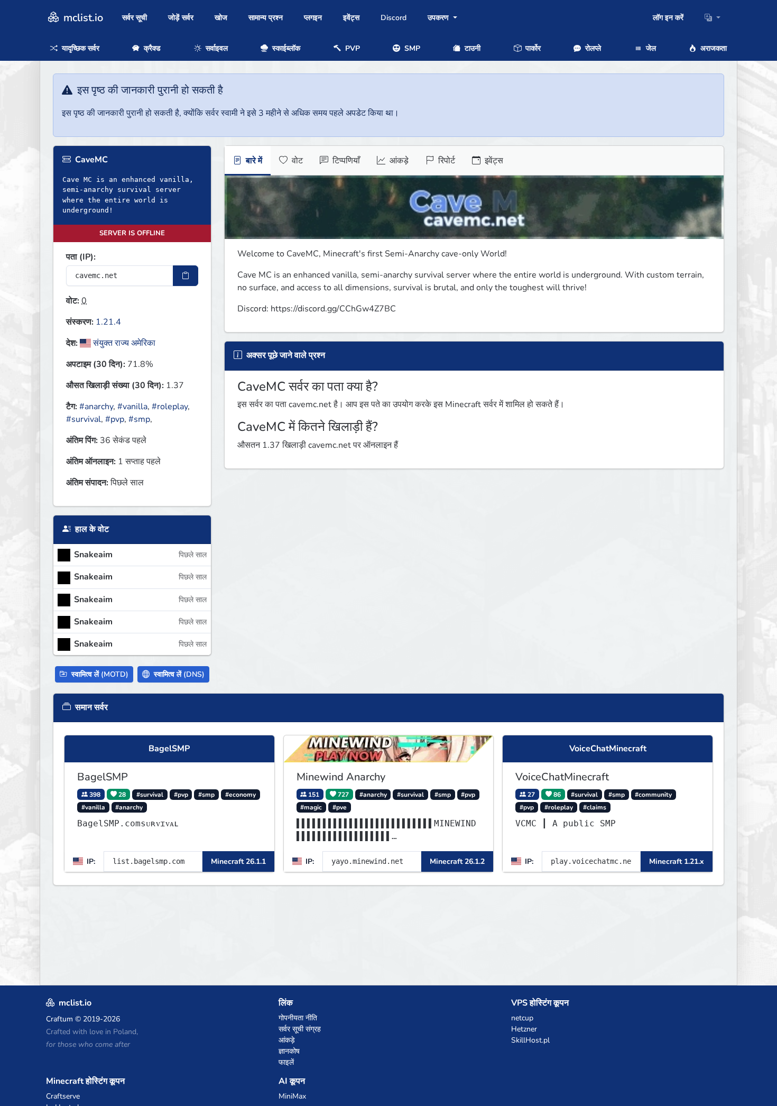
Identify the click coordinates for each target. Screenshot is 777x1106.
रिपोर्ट (445, 161)
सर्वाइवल (216, 48)
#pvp (114, 419)
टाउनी (471, 48)
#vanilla (132, 406)
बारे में (253, 161)
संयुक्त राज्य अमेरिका (123, 343)
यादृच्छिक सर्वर (79, 48)
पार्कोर (532, 48)
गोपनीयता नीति (298, 1018)
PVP (351, 48)
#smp (139, 419)
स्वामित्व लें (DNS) (178, 674)
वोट (296, 161)
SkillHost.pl (530, 1040)
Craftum (59, 1019)
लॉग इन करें (668, 18)
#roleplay (170, 406)
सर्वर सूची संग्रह (300, 1029)
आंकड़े (398, 161)
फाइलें (286, 1062)
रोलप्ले (592, 48)
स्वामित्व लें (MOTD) (98, 674)
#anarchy (96, 406)
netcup (522, 1018)
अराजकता (712, 48)
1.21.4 (108, 322)
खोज (221, 18)
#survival (83, 419)
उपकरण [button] (439, 18)
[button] (712, 17)
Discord (393, 18)
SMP (411, 48)
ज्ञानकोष (289, 1051)
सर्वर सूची (134, 18)
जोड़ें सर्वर (180, 18)
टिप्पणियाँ (345, 161)
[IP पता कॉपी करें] (185, 275)
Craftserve (63, 1096)
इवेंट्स (351, 18)
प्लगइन (313, 18)
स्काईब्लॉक (285, 48)
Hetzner (524, 1029)
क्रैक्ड (151, 48)
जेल (650, 48)
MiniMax (292, 1096)
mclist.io (82, 18)
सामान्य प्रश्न (265, 18)
